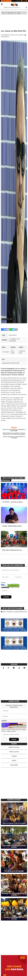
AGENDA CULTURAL (14, 747)
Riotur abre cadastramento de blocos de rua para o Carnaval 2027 (13, 551)
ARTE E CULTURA (14, 751)
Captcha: (3, 582)
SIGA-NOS (14, 664)
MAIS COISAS (14, 765)
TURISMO (14, 756)
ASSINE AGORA (14, 701)
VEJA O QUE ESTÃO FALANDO (12, 608)
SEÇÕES (14, 744)
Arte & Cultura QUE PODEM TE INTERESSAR (13, 479)
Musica (18, 13)
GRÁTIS (14, 760)
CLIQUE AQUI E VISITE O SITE (10, 363)
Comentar (6, 597)
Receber (14, 739)
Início (3, 13)
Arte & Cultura (10, 13)
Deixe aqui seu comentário (12, 565)
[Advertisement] (14, 458)
